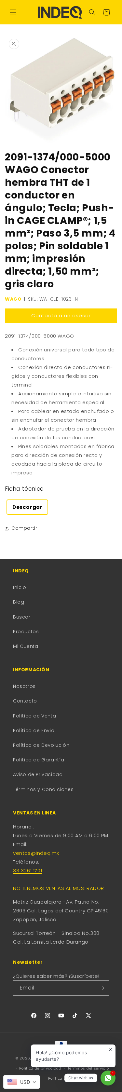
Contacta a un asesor (61, 315)
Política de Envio (33, 730)
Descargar (27, 507)
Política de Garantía (38, 760)
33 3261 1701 (27, 870)
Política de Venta (34, 716)
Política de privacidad (40, 1068)
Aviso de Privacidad (37, 774)
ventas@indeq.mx (36, 853)
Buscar (22, 617)
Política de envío (64, 1078)
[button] (13, 12)
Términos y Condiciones (43, 789)
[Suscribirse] (101, 988)
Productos (26, 631)
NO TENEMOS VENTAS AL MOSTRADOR (58, 888)
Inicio (19, 587)
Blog (18, 602)
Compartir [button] (24, 528)
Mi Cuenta (25, 646)
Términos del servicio (88, 1068)
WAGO (13, 299)
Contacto (25, 701)
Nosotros (24, 686)
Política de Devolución (41, 745)
